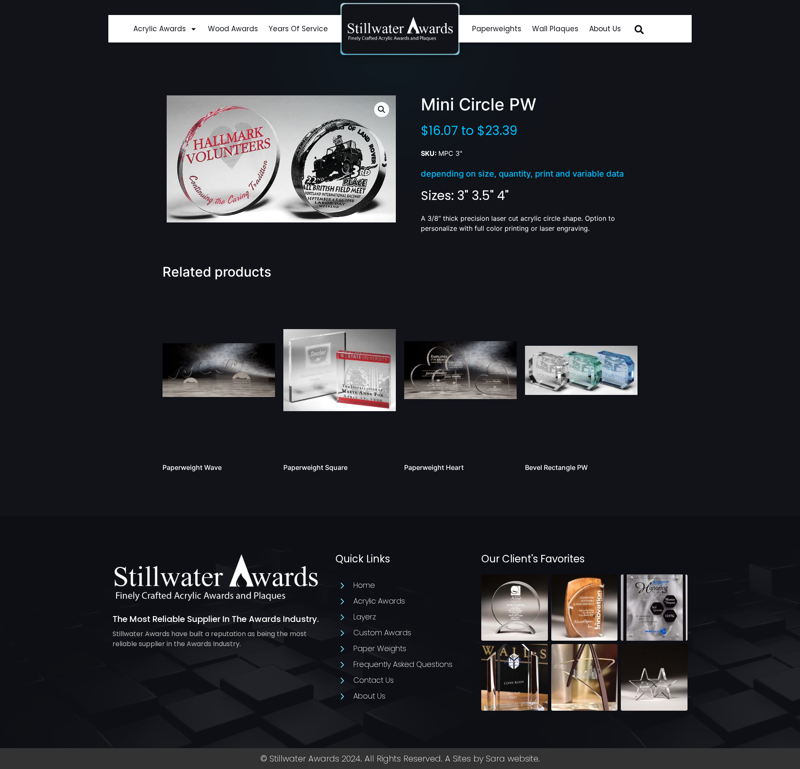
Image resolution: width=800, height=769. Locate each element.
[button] (639, 29)
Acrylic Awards (159, 29)
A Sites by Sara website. (492, 758)
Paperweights (496, 29)
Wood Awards (233, 29)
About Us (605, 29)
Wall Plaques (555, 29)
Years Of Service (298, 29)
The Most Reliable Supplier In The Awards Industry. (215, 619)
